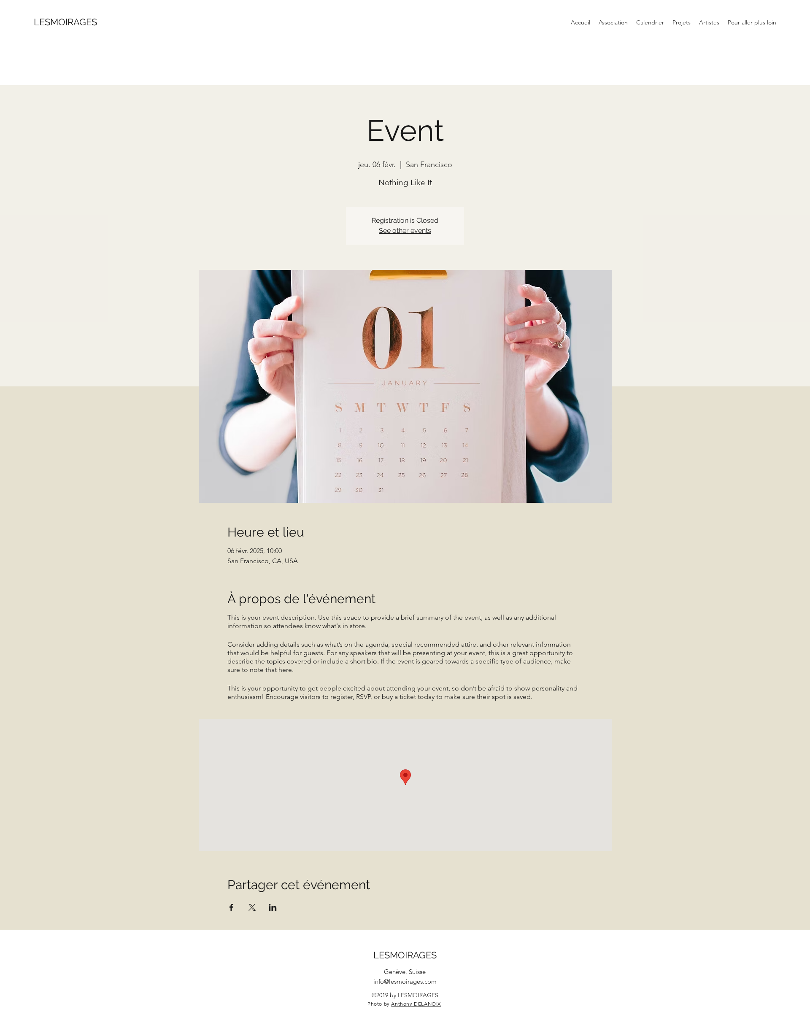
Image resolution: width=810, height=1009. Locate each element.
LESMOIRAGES (65, 21)
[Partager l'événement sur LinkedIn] (273, 907)
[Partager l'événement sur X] (252, 907)
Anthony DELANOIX (416, 1004)
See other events (405, 231)
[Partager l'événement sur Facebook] (231, 907)
